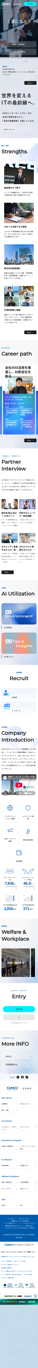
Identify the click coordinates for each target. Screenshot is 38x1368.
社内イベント (24, 1189)
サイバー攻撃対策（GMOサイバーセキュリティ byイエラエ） (17, 1271)
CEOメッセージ (25, 1104)
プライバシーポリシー (24, 1219)
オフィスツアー (6, 1189)
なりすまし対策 (28, 1274)
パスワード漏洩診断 (6, 1261)
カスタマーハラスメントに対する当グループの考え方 (20, 1228)
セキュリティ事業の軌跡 (7, 1278)
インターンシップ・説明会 (27, 1147)
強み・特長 (5, 1110)
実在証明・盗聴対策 (6, 1268)
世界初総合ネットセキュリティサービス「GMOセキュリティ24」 (18, 1256)
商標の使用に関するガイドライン (14, 1226)
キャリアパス (24, 1127)
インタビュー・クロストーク (9, 1128)
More (29, 83)
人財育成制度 (24, 1182)
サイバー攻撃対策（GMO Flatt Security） (11, 1274)
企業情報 (4, 1104)
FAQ (21, 1205)
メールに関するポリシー (11, 1223)
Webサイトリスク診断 (19, 1261)
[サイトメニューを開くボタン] (35, 8)
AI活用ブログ (24, 1165)
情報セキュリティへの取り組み (20, 1221)
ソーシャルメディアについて (28, 1223)
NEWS (3, 1205)
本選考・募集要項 (7, 1146)
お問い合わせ (29, 1226)
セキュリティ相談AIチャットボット (10, 1264)
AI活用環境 (5, 1165)
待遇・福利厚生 (6, 1182)
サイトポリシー (11, 1219)
